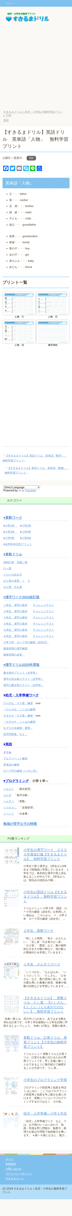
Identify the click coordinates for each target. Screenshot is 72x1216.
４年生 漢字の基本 (15, 623)
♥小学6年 (25, 538)
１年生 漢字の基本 (15, 605)
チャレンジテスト (43, 605)
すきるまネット (15, 1178)
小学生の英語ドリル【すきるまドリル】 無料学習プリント (45, 896)
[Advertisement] (36, 69)
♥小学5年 (9, 538)
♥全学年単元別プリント (17, 544)
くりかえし (10, 807)
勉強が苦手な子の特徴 (20, 824)
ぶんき (7, 795)
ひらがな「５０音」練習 (18, 703)
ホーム (10, 1159)
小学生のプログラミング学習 (45, 1080)
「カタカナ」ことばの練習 (19, 721)
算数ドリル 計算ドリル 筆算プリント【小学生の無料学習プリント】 (45, 1042)
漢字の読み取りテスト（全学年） (23, 679)
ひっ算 (7, 568)
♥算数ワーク (12, 517)
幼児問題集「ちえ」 (15, 734)
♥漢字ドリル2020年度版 (21, 664)
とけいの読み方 (12, 574)
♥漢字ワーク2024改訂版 (21, 597)
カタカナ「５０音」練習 (18, 715)
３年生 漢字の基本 (15, 617)
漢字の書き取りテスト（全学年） (23, 685)
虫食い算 (22, 562)
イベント (8, 813)
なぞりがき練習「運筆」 (18, 728)
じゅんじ (8, 789)
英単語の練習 (11, 764)
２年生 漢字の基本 (15, 611)
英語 (31, 158)
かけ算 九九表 (12, 587)
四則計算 (8, 562)
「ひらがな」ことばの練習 (19, 709)
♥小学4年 (25, 531)
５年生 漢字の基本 (15, 630)
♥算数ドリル (12, 554)
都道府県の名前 (14, 654)
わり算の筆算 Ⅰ (14, 580)
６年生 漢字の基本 (15, 636)
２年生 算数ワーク (38, 930)
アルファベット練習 (15, 758)
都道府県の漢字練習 (15, 648)
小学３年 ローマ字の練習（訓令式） (26, 642)
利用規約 (11, 1164)
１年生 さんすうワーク (41, 964)
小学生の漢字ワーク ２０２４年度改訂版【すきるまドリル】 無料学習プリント (45, 854)
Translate (30, 490)
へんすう (8, 801)
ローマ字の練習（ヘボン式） (20, 770)
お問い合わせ (14, 1168)
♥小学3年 (10, 531)
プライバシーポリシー (19, 1173)
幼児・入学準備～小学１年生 (45, 1113)
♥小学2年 (25, 525)
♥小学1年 (10, 525)
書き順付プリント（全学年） (20, 672)
